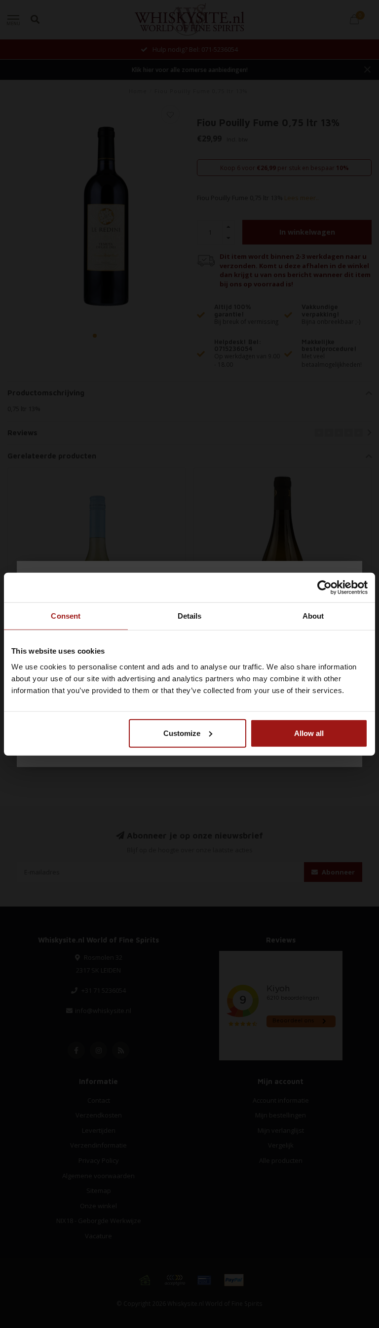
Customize (181, 733)
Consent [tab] (65, 616)
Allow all (309, 733)
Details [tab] (190, 616)
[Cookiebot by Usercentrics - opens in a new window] (324, 587)
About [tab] (313, 616)
